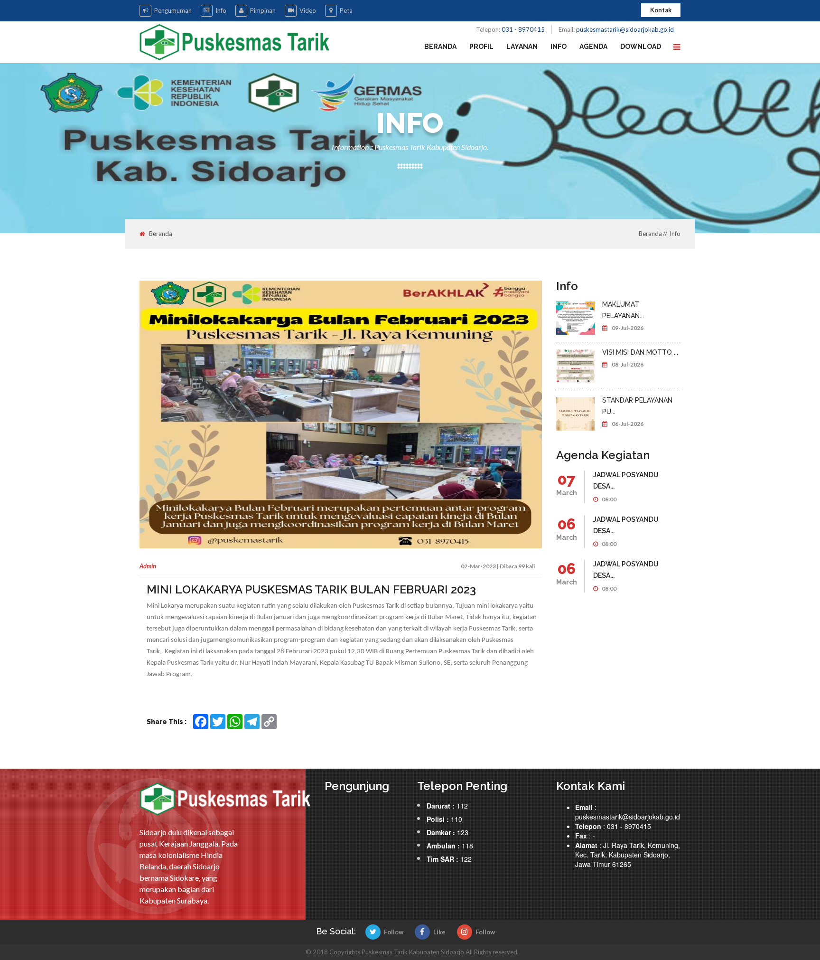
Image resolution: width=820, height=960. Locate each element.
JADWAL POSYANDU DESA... (626, 480)
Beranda (440, 46)
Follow (393, 932)
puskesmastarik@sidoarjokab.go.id (625, 29)
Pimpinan (263, 10)
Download (640, 46)
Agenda (593, 46)
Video (307, 10)
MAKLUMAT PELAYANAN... (623, 310)
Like (439, 932)
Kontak (660, 10)
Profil (481, 46)
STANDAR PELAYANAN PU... (637, 405)
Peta (346, 10)
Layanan (522, 46)
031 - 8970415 (523, 29)
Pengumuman (173, 10)
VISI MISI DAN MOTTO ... (640, 352)
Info (220, 10)
